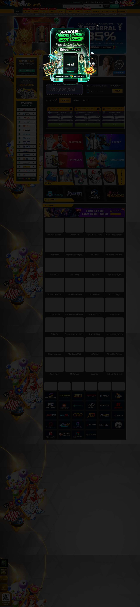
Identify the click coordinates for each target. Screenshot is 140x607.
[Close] (97, 25)
